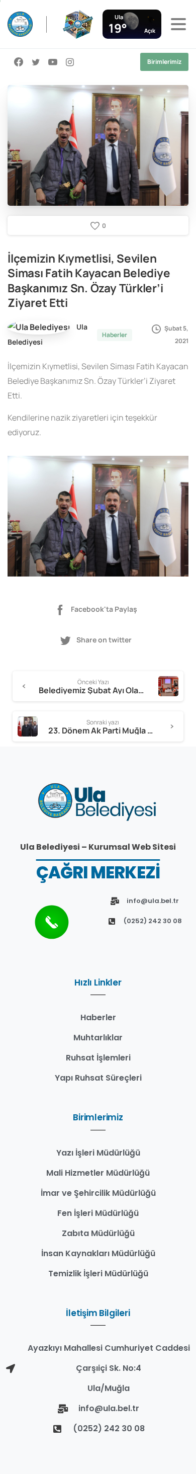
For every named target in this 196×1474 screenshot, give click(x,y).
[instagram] (69, 62)
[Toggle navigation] (178, 24)
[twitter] (35, 62)
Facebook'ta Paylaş (104, 609)
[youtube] (52, 62)
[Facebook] (18, 62)
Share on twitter (104, 639)
